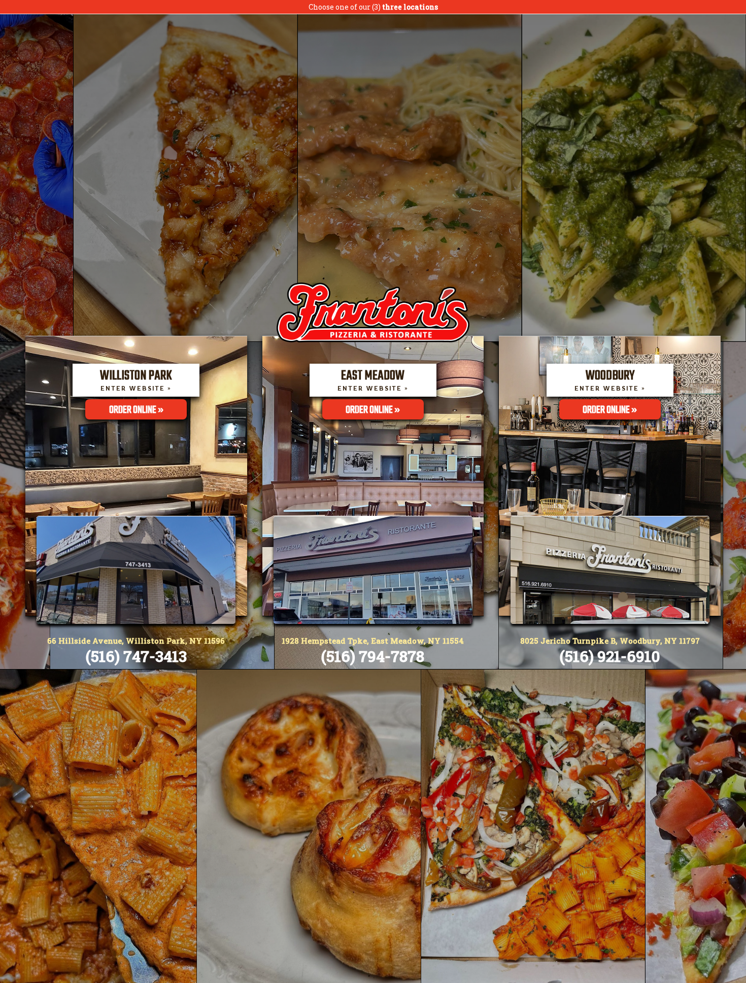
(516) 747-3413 (136, 656)
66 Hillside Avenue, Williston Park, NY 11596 (136, 641)
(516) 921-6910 (610, 656)
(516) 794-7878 (372, 656)
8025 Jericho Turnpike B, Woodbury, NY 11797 (610, 641)
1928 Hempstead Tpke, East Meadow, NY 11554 (373, 641)
